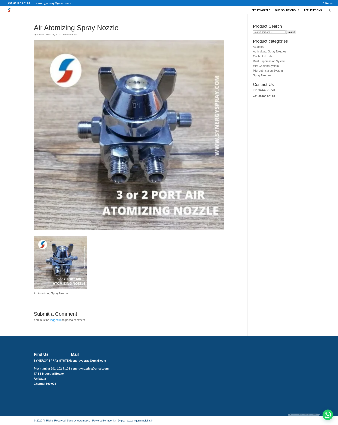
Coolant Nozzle (262, 56)
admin (40, 34)
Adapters (258, 46)
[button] (328, 415)
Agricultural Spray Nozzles (269, 51)
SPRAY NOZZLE (261, 10)
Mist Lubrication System (268, 70)
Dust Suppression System (269, 61)
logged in (56, 319)
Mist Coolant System (266, 65)
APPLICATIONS (313, 10)
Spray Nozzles (262, 75)
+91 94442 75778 (264, 90)
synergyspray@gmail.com (88, 360)
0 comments (70, 34)
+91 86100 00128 (264, 96)
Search (291, 32)
